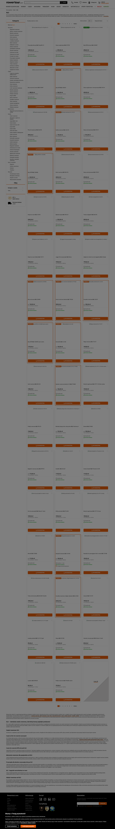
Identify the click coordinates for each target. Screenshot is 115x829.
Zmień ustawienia (12, 826)
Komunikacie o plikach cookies (28, 822)
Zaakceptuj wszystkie (28, 826)
